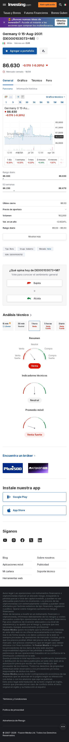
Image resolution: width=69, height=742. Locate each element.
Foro (49, 80)
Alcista (37, 298)
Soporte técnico (46, 571)
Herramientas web (13, 578)
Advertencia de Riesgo (14, 720)
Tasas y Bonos (12, 13)
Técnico (36, 80)
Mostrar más (34, 236)
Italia (49, 249)
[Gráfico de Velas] (6, 97)
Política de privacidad (13, 710)
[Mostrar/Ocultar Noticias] (22, 97)
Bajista (37, 283)
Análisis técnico (16, 315)
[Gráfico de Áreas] (11, 97)
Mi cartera (8, 571)
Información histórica (27, 88)
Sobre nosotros (45, 557)
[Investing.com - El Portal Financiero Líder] (19, 5)
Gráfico (22, 80)
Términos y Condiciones (15, 699)
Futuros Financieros (36, 13)
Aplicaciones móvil (13, 564)
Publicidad (43, 564)
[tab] (21, 326)
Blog (5, 557)
